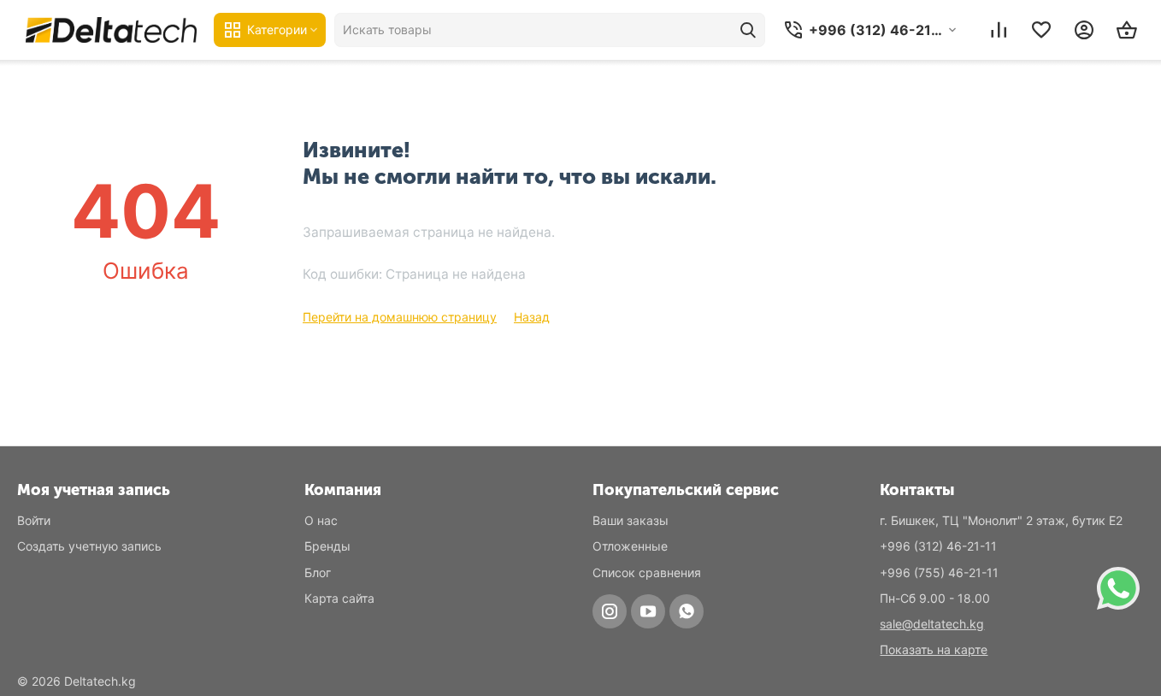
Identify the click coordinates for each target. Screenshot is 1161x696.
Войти (33, 520)
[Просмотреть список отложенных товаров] (1041, 30)
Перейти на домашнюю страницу (400, 317)
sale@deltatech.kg (932, 623)
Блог (317, 572)
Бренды (327, 546)
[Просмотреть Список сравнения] (998, 30)
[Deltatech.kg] (111, 29)
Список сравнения (646, 572)
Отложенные (630, 546)
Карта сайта (339, 598)
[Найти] (748, 30)
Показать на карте (933, 649)
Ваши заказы (630, 520)
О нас (321, 520)
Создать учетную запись (89, 546)
